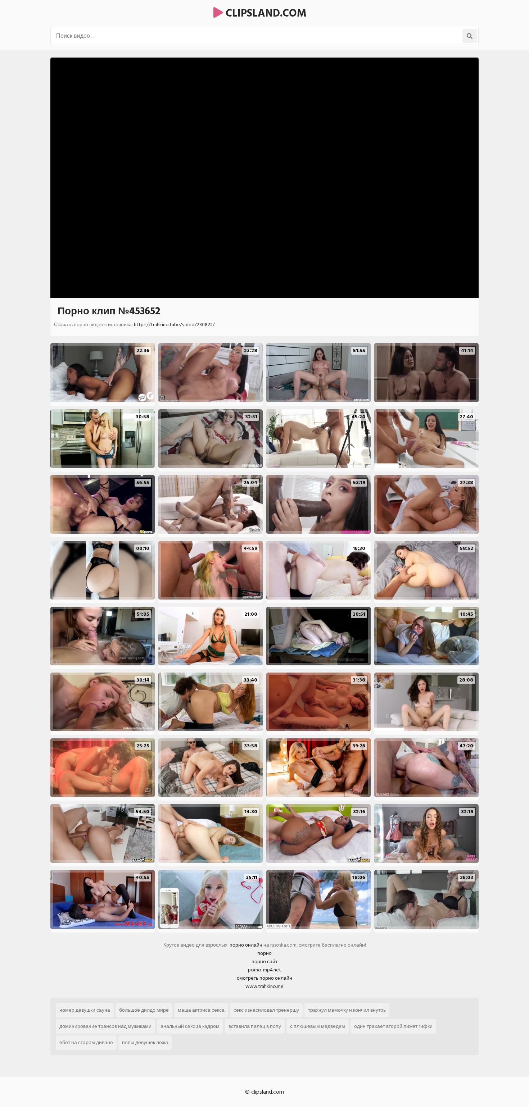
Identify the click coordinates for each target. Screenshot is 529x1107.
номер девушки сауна (84, 1010)
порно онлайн (246, 945)
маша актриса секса (201, 1010)
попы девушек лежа (145, 1042)
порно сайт (264, 961)
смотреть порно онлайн (264, 978)
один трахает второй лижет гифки (393, 1026)
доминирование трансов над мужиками (105, 1026)
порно (264, 953)
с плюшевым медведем (317, 1026)
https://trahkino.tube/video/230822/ (174, 324)
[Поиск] (469, 36)
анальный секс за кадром (190, 1026)
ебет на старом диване (86, 1042)
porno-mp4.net (264, 970)
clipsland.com (265, 13)
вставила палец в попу (255, 1026)
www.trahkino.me (264, 986)
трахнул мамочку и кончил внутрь (347, 1010)
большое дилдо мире (144, 1010)
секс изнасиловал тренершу (266, 1010)
